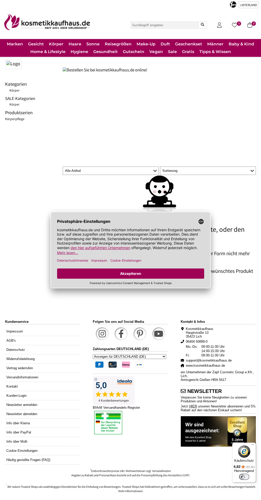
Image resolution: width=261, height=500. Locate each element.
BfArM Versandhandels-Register (116, 407)
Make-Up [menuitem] (146, 44)
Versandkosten (161, 471)
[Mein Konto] (219, 25)
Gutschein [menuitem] (133, 51)
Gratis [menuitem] (188, 51)
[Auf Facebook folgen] (121, 334)
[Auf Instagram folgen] (102, 334)
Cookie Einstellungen (21, 451)
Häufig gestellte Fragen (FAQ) (28, 460)
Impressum (14, 331)
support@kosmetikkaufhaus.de (209, 360)
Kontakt (12, 386)
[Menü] (253, 446)
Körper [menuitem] (56, 44)
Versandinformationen (22, 377)
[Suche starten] (202, 25)
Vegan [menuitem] (156, 51)
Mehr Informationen (130, 491)
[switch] (244, 477)
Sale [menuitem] (172, 51)
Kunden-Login (16, 396)
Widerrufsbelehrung (20, 359)
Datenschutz (15, 350)
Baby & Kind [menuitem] (241, 44)
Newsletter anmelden (21, 405)
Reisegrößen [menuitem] (118, 44)
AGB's (11, 340)
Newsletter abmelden (21, 414)
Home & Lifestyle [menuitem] (48, 51)
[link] (47, 22)
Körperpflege (14, 119)
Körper (14, 90)
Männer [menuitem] (215, 44)
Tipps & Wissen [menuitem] (215, 51)
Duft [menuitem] (165, 44)
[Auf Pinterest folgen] (140, 334)
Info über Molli (16, 441)
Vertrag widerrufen (19, 368)
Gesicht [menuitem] (36, 44)
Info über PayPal (18, 432)
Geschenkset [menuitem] (188, 44)
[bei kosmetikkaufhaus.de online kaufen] (34, 63)
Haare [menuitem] (75, 44)
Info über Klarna (18, 423)
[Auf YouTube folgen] (159, 334)
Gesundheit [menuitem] (105, 51)
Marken (15, 44)
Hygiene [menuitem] (79, 51)
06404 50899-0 (196, 341)
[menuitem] (15, 44)
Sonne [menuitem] (93, 44)
